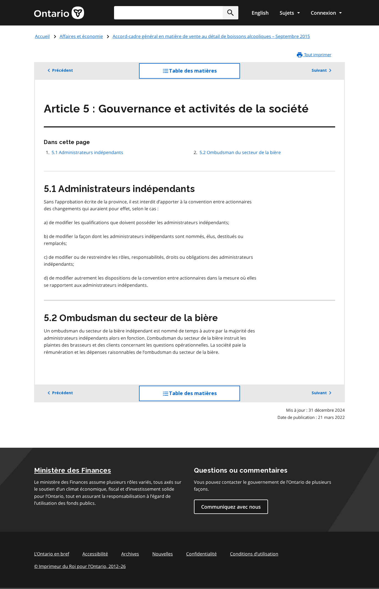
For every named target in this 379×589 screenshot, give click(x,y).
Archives (130, 554)
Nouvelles (162, 554)
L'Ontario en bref (51, 554)
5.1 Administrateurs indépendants (87, 152)
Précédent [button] (62, 70)
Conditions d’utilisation (254, 554)
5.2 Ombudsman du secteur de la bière (240, 152)
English (260, 12)
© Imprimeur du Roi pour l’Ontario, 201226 (80, 566)
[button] (230, 12)
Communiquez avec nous (231, 506)
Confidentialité (201, 554)
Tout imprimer (317, 54)
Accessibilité (95, 554)
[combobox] (176, 13)
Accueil (42, 36)
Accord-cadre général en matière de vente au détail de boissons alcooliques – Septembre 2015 (211, 36)
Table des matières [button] (204, 73)
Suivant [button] (319, 70)
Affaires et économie (81, 36)
